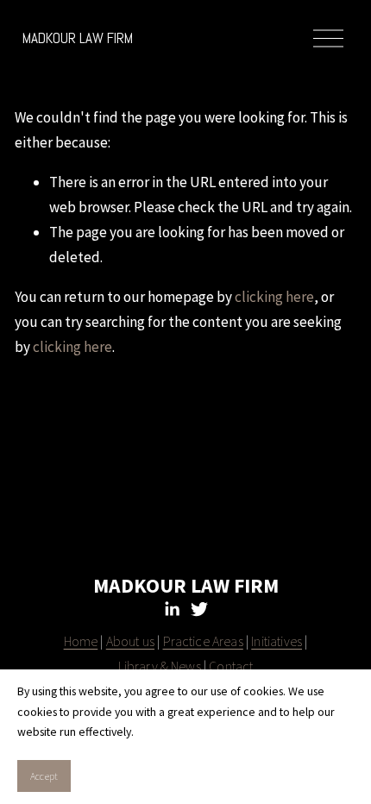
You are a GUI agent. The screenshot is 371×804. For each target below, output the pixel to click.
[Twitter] (199, 609)
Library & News (159, 666)
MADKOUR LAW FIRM (77, 37)
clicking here (274, 296)
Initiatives (276, 641)
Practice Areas (203, 641)
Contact (231, 666)
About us (130, 641)
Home (81, 641)
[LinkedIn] (171, 609)
